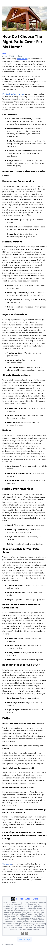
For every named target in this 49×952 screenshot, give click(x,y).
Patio (4, 53)
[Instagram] (26, 933)
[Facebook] (22, 933)
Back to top (24, 939)
